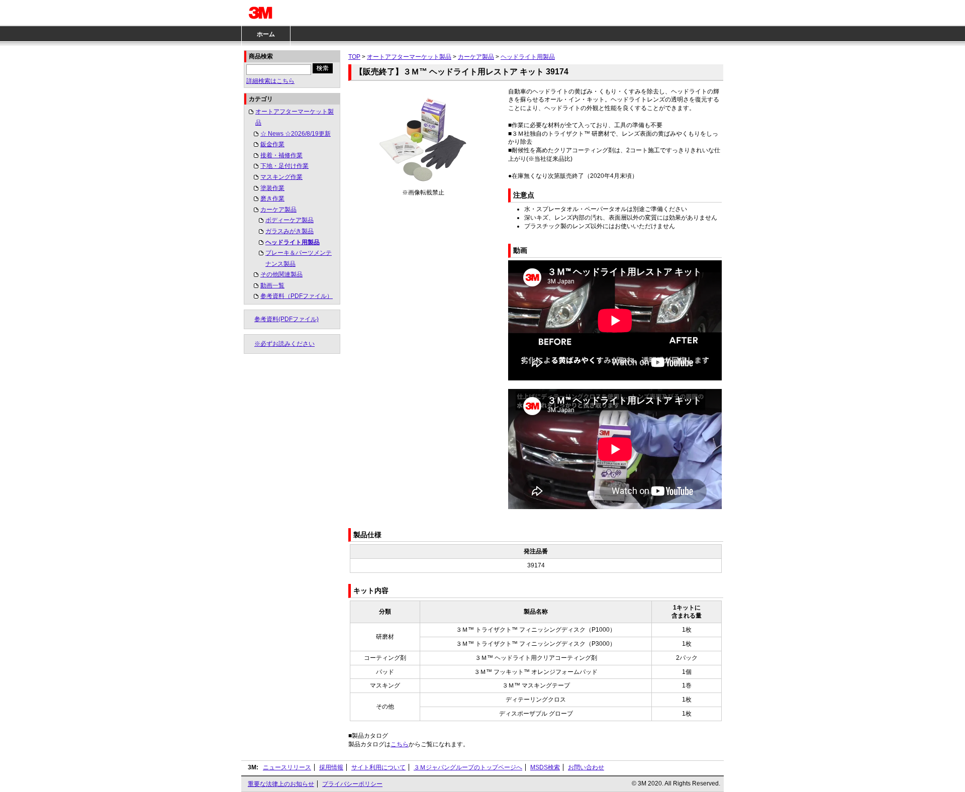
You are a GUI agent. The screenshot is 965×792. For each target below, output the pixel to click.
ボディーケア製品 (289, 220)
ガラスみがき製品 (289, 231)
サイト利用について (378, 767)
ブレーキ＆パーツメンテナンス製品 (298, 258)
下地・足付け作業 (284, 165)
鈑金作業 (272, 144)
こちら (400, 744)
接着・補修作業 (281, 155)
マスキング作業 (281, 176)
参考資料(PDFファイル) (286, 319)
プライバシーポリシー (352, 783)
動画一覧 (272, 285)
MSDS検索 (545, 767)
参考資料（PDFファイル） (296, 296)
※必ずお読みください (284, 343)
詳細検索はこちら (270, 80)
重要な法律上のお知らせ (281, 783)
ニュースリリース (287, 767)
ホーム (266, 34)
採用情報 (331, 767)
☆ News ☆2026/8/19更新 (295, 133)
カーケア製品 (278, 209)
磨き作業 (272, 198)
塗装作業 (272, 187)
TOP (354, 56)
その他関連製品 (281, 274)
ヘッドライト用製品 (292, 242)
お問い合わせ (586, 767)
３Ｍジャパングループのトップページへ (468, 767)
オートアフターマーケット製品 (294, 117)
